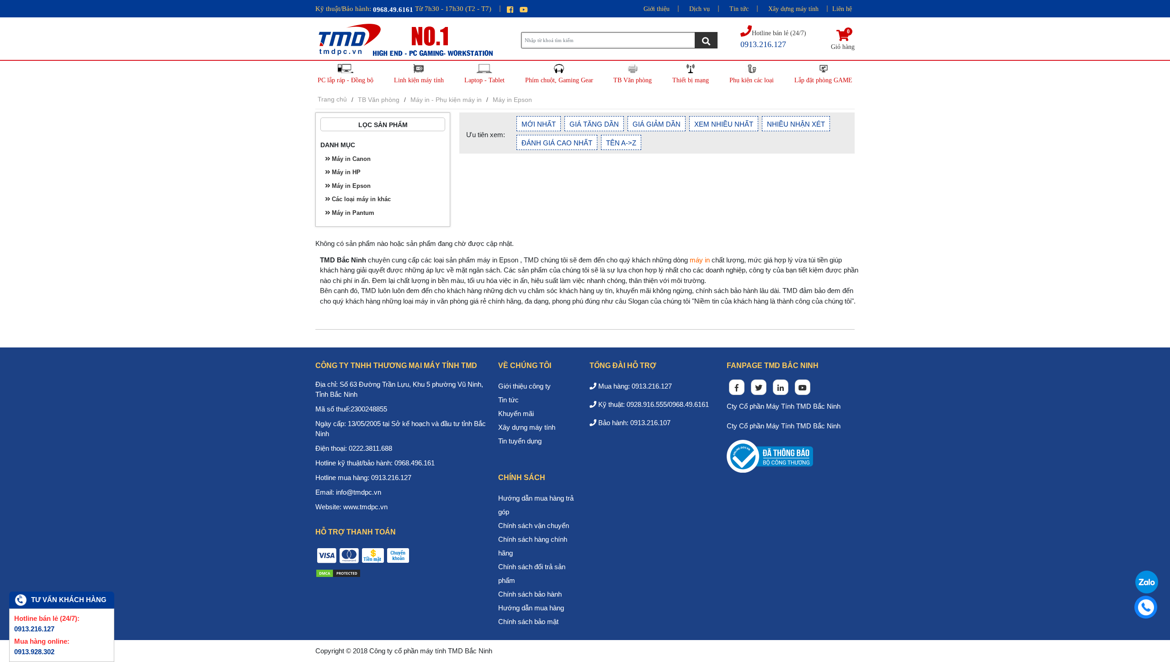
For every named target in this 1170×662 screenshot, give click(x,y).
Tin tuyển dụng (520, 441)
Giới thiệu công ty (524, 386)
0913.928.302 (34, 652)
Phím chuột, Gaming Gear (559, 80)
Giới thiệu (657, 8)
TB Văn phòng (632, 80)
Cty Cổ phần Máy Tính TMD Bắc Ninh (783, 406)
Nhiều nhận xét (796, 124)
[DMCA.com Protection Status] (338, 573)
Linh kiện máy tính (419, 80)
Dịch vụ (699, 8)
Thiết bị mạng (690, 80)
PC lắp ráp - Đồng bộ (345, 80)
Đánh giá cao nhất (556, 143)
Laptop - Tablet (484, 80)
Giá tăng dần (594, 124)
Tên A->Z (621, 143)
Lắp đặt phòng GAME (823, 80)
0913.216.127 (34, 629)
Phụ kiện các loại (751, 80)
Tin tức (739, 8)
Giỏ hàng (843, 40)
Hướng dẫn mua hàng (531, 608)
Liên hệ (842, 8)
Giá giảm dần (657, 124)
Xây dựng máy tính (793, 8)
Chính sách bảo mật (528, 621)
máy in (700, 260)
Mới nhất (538, 124)
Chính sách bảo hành (530, 594)
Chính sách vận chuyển (533, 525)
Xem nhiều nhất (723, 124)
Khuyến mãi (516, 413)
